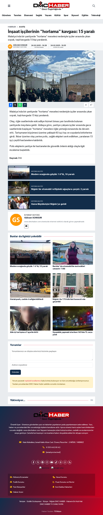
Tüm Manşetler (19, 487)
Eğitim (85, 15)
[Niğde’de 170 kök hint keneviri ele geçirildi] (73, 285)
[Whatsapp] (65, 462)
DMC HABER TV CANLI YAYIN (51, 504)
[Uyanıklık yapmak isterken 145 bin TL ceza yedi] (73, 318)
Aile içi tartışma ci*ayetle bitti (24, 332)
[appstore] (44, 467)
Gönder (15, 372)
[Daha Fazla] (25, 105)
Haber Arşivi (18, 492)
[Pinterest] (42, 462)
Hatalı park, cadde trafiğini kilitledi (26, 299)
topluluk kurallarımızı (32, 381)
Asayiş (22, 27)
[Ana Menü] (9, 6)
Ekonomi (28, 15)
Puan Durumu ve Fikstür (65, 482)
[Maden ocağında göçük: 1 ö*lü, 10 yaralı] (30, 252)
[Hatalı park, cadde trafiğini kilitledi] (30, 285)
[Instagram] (47, 462)
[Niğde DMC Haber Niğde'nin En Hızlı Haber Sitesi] (51, 6)
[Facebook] (33, 462)
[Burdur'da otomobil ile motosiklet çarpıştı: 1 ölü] (73, 252)
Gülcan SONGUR (33, 218)
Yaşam (48, 15)
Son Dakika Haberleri (63, 487)
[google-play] (57, 467)
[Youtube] (51, 462)
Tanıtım (17, 15)
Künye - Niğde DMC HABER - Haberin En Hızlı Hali (62, 501)
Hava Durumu (61, 477)
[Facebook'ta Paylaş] (10, 105)
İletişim (22, 501)
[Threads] (61, 462)
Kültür (57, 15)
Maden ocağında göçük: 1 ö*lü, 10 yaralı (29, 266)
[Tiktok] (56, 462)
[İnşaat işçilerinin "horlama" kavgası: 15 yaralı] (51, 76)
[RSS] (70, 462)
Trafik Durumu (18, 482)
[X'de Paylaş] (15, 105)
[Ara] (93, 6)
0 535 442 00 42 (53, 447)
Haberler (12, 27)
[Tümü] (92, 400)
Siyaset (75, 15)
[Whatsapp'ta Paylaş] (20, 105)
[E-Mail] (26, 226)
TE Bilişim (57, 511)
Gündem (6, 15)
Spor (66, 15)
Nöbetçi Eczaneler (20, 477)
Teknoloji (95, 15)
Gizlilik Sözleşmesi (34, 501)
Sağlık (39, 15)
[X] (38, 462)
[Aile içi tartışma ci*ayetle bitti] (30, 318)
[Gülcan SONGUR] (16, 220)
